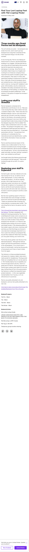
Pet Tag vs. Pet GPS (6, 323)
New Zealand (7, 548)
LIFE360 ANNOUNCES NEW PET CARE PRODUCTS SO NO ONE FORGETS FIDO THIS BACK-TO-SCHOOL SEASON (14, 316)
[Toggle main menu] (27, 2)
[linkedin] (11, 331)
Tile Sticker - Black (6, 305)
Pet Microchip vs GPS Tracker (9, 321)
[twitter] (7, 331)
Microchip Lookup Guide (8, 312)
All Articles (4, 7)
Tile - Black (4, 300)
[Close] (26, 543)
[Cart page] (21, 2)
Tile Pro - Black (5, 297)
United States (20, 548)
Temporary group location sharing (11, 326)
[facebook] (2, 331)
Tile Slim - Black (5, 302)
